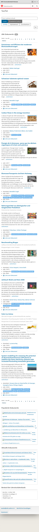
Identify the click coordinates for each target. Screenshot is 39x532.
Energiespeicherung (8, 391)
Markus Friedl (14, 131)
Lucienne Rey (13, 343)
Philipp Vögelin (18, 385)
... (23, 39)
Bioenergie (14, 165)
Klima (19, 135)
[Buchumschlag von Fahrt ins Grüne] (32, 327)
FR (35, 1)
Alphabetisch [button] (14, 24)
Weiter (4, 40)
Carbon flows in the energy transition (16, 113)
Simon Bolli (22, 267)
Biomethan (27, 389)
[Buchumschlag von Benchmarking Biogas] (32, 253)
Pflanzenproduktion (16, 347)
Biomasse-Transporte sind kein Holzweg (17, 173)
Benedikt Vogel (14, 100)
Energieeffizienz (29, 195)
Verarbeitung (7, 305)
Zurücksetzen (25, 24)
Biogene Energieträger (17, 389)
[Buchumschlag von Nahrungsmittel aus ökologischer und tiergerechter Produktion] (32, 215)
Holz (11, 197)
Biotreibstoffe (26, 165)
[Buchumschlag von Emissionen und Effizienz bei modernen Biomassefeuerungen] (32, 52)
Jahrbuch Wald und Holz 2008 (13, 280)
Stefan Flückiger (21, 230)
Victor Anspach (14, 267)
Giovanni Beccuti (15, 383)
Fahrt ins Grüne (19, 317)
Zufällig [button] (5, 24)
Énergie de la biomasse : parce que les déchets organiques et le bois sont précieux (19, 144)
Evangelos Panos (8, 385)
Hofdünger (19, 104)
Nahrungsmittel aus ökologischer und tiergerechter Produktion (16, 208)
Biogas (13, 104)
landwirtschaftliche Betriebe (19, 234)
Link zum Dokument (11, 74)
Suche (5, 21)
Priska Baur (13, 230)
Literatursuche (8, 6)
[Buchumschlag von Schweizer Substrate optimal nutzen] (32, 84)
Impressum (4, 512)
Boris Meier (21, 131)
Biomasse (14, 135)
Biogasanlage (15, 271)
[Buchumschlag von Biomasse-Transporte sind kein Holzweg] (32, 179)
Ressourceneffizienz (32, 234)
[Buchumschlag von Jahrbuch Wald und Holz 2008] (32, 285)
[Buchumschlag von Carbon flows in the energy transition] (32, 118)
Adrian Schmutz (30, 300)
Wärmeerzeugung (27, 197)
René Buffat (23, 383)
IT (37, 1)
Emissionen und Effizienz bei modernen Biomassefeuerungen (17, 45)
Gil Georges (31, 383)
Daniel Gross (13, 300)
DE (33, 1)
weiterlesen (18, 64)
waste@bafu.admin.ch (8, 508)
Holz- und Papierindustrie (18, 303)
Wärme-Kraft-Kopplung (23, 391)
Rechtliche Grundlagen (23, 508)
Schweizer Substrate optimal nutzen (15, 79)
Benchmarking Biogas (19, 244)
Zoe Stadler (29, 131)
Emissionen (21, 195)
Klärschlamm (26, 104)
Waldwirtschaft (15, 305)
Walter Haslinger (15, 68)
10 (34, 39)
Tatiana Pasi (21, 300)
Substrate (33, 104)
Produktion (28, 303)
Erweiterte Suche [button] (14, 21)
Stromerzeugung (18, 197)
